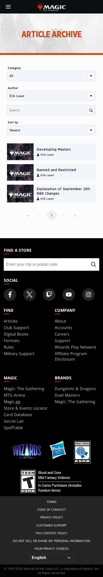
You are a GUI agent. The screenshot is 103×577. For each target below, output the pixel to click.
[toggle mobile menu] (8, 7)
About (60, 321)
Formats (12, 340)
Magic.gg (12, 401)
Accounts (63, 327)
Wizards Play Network (75, 347)
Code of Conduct (51, 509)
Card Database (18, 414)
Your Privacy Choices (51, 548)
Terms (51, 502)
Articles (11, 321)
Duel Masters (67, 395)
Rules (9, 347)
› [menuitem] (63, 215)
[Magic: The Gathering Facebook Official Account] (10, 294)
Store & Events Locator (26, 408)
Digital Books (16, 334)
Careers (62, 334)
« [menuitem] (28, 215)
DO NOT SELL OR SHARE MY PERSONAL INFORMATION (51, 541)
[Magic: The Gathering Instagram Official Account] (88, 294)
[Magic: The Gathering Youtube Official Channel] (68, 294)
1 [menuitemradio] (51, 215)
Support (62, 340)
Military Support (19, 353)
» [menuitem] (75, 215)
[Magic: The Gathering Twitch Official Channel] (49, 294)
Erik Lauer (47, 154)
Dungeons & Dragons (75, 388)
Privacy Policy (51, 517)
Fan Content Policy (52, 533)
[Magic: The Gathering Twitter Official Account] (29, 294)
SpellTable (13, 427)
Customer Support (51, 525)
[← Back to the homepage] (51, 6)
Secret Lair (14, 421)
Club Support (16, 327)
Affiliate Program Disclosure (71, 356)
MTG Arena (14, 395)
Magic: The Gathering (24, 388)
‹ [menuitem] (39, 215)
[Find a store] (93, 264)
